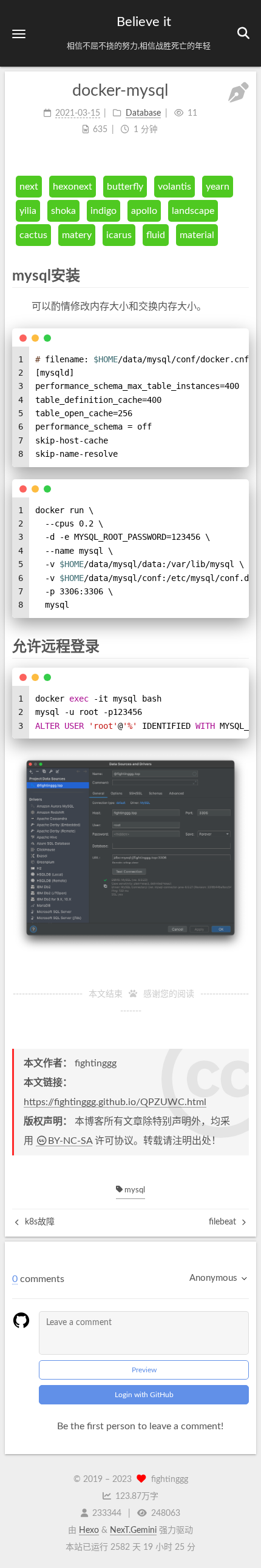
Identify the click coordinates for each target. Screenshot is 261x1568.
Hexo (89, 1530)
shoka (63, 211)
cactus (33, 235)
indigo (103, 211)
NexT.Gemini (133, 1530)
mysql (134, 1190)
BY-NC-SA (70, 1141)
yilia (27, 211)
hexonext (72, 186)
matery (77, 235)
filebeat (224, 1222)
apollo (144, 211)
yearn (217, 186)
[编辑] (238, 94)
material (197, 235)
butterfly (125, 186)
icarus (119, 235)
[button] (19, 33)
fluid (155, 235)
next (28, 186)
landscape (193, 211)
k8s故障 (38, 1222)
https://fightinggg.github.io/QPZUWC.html (115, 1102)
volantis (174, 186)
